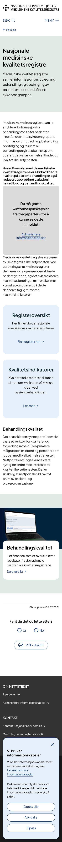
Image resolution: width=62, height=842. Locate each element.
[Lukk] (52, 744)
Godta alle (31, 806)
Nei (42, 630)
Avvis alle (31, 817)
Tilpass (31, 828)
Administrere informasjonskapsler (31, 236)
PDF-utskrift (35, 645)
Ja (24, 630)
